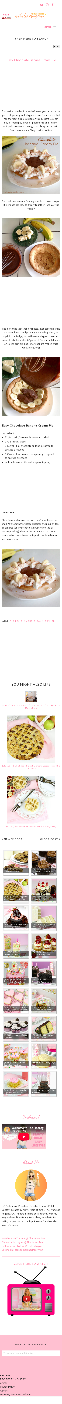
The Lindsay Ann (22, 1400)
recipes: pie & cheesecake (26, 621)
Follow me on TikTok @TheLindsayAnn (22, 1246)
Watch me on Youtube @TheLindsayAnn (23, 1238)
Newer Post (13, 839)
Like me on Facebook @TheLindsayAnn (22, 1249)
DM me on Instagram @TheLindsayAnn (22, 1242)
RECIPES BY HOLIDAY (13, 1379)
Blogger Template (48, 1400)
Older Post (49, 839)
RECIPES (5, 1375)
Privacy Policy (7, 1387)
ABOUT (4, 1383)
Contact (4, 1390)
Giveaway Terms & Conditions (16, 1394)
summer (50, 621)
